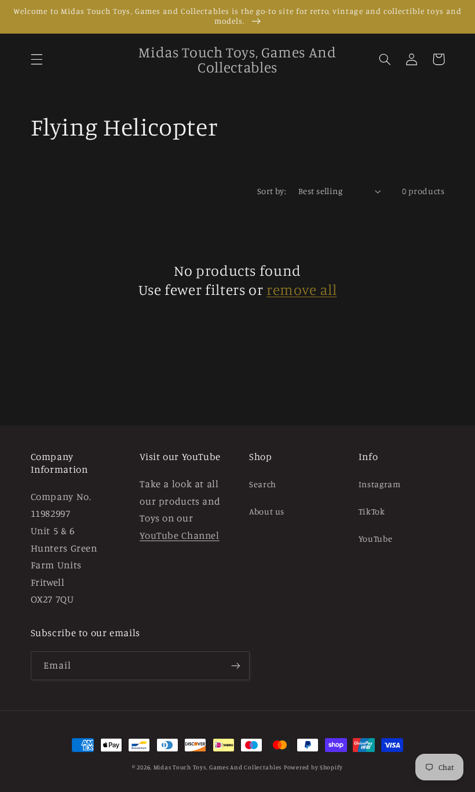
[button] (36, 59)
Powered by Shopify (313, 767)
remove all (301, 289)
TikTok (372, 511)
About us (266, 511)
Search (262, 484)
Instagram (380, 484)
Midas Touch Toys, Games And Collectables (218, 767)
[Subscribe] (235, 665)
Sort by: (271, 191)
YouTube (375, 538)
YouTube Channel (179, 535)
